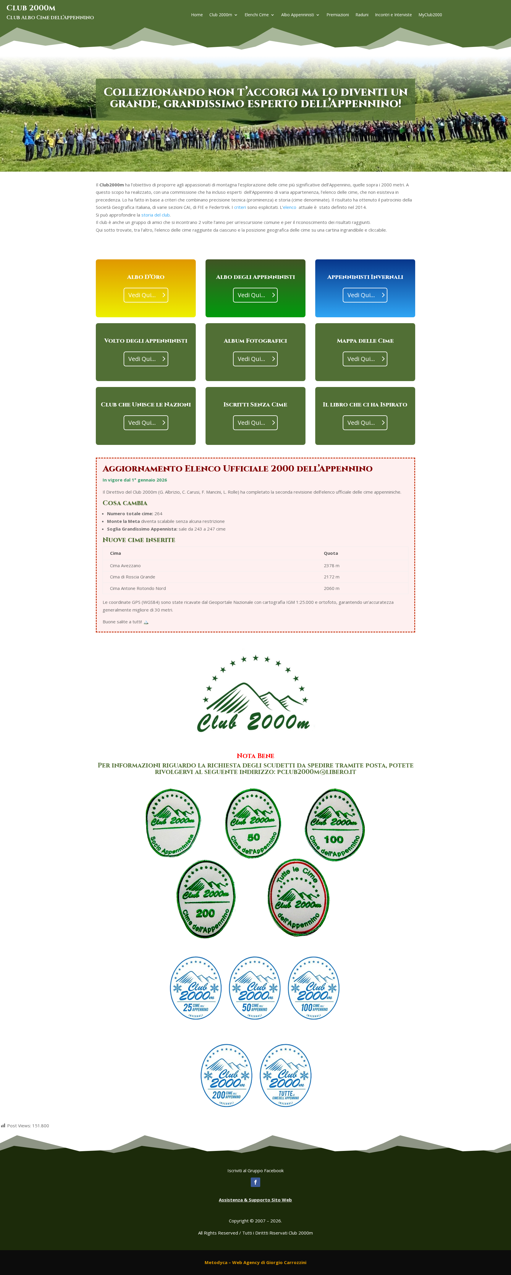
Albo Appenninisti (297, 15)
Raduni (361, 15)
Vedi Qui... (142, 295)
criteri (240, 207)
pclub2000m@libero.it (316, 772)
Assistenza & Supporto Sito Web (255, 1200)
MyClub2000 (430, 15)
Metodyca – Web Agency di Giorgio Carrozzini (255, 1262)
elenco (289, 207)
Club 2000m (220, 15)
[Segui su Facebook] (255, 1182)
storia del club (155, 215)
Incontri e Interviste (393, 15)
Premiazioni (337, 15)
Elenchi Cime (257, 15)
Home (197, 15)
